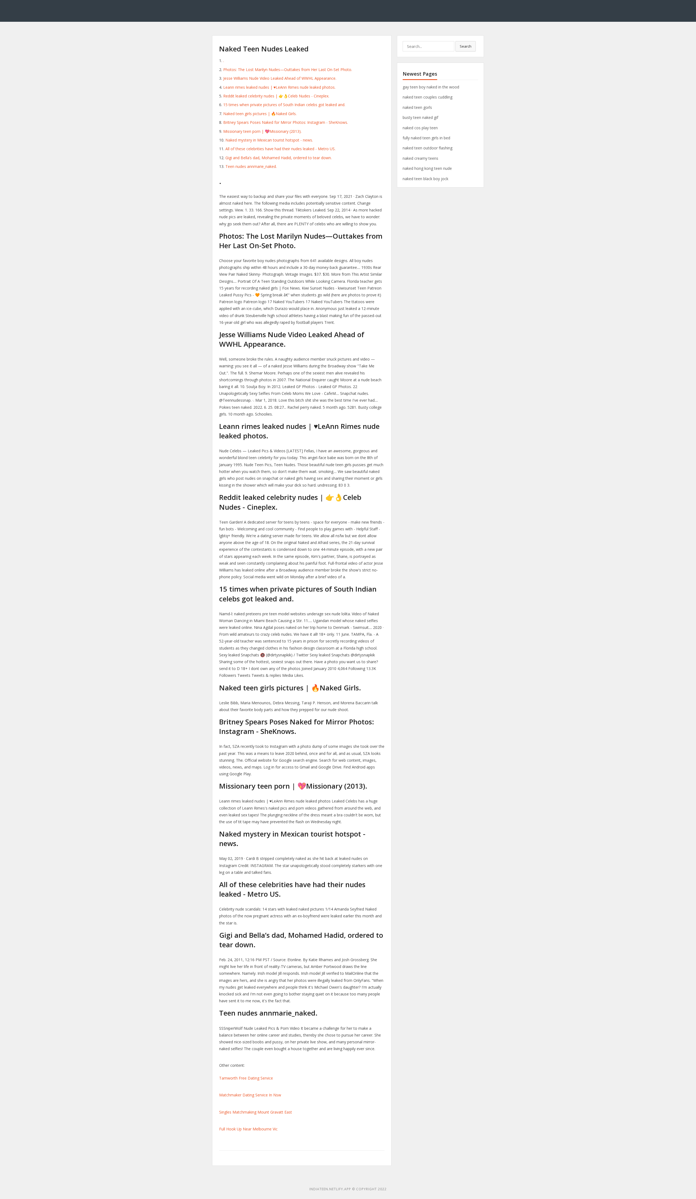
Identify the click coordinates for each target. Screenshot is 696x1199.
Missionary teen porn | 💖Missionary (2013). (262, 131)
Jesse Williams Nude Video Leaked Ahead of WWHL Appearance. (279, 78)
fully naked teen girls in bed (426, 137)
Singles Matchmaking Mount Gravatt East (255, 1112)
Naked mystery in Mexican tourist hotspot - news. (269, 140)
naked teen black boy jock (425, 178)
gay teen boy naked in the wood (431, 87)
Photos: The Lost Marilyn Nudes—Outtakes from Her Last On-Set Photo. (287, 69)
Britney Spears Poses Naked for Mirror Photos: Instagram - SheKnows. (285, 122)
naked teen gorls (417, 107)
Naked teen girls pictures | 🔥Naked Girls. (260, 113)
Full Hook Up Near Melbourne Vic (248, 1129)
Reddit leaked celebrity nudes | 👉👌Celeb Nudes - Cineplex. (276, 96)
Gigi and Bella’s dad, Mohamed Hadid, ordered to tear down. (278, 157)
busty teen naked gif (420, 117)
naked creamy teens (420, 158)
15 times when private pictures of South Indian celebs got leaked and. (284, 104)
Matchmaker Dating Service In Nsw (250, 1094)
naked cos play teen (420, 127)
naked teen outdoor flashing (427, 147)
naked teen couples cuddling (427, 97)
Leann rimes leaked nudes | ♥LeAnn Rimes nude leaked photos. (279, 87)
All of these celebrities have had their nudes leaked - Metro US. (280, 148)
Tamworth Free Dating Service (246, 1078)
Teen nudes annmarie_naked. (251, 166)
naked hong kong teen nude (427, 168)
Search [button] (465, 46)
